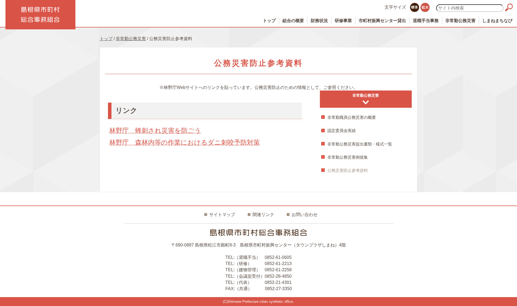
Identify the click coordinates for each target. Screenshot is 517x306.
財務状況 (319, 20)
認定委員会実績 (341, 130)
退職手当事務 (426, 20)
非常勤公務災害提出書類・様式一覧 (359, 144)
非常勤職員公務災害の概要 (351, 117)
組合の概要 (293, 20)
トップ (269, 20)
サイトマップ (222, 214)
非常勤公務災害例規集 (347, 157)
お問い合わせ (304, 214)
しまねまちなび (497, 20)
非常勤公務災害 (460, 20)
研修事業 (343, 20)
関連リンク (263, 214)
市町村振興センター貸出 (382, 20)
